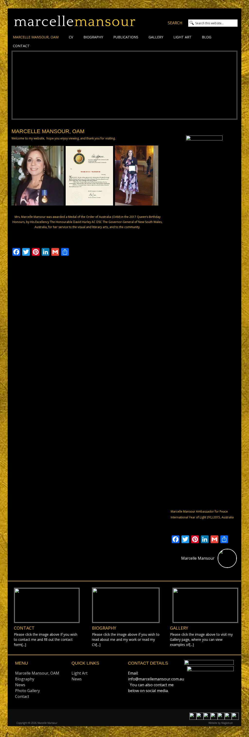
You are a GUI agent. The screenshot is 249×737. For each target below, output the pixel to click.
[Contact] (47, 605)
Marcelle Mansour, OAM (36, 37)
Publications (125, 37)
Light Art (182, 37)
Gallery (156, 37)
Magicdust (227, 723)
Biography (93, 37)
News (20, 684)
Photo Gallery (27, 690)
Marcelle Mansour (74, 24)
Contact (21, 45)
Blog (206, 37)
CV (71, 37)
